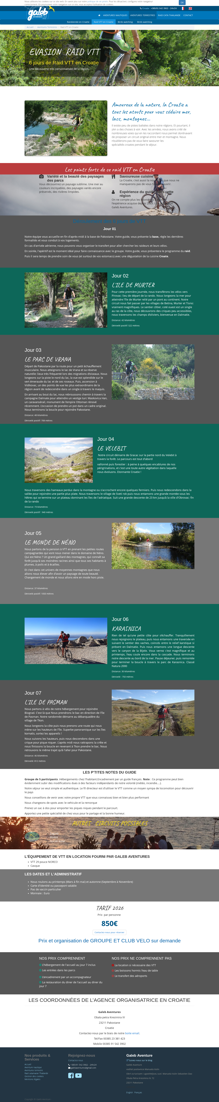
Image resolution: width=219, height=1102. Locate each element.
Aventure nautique (33, 1067)
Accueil (30, 27)
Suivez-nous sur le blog (140, 1060)
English (129, 1092)
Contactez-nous (75, 1060)
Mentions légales (32, 1079)
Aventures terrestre (34, 1070)
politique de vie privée (97, 1)
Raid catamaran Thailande (36, 1073)
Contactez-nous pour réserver (109, 932)
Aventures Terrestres (47, 27)
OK (182, 2)
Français (138, 1092)
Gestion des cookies (34, 1076)
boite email (132, 1033)
